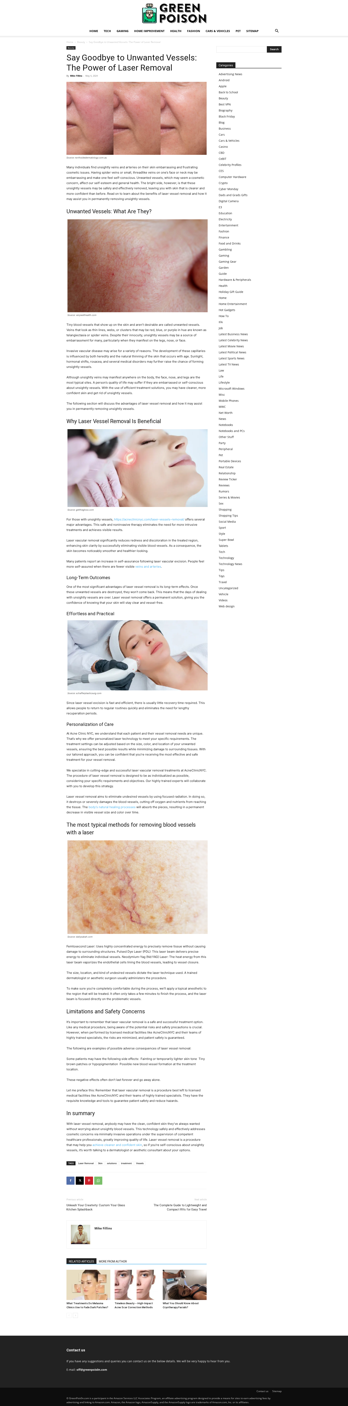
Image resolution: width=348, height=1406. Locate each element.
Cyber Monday (228, 189)
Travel (223, 582)
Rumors (224, 491)
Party (222, 443)
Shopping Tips (228, 515)
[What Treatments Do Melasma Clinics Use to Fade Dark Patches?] (88, 1285)
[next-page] (75, 1315)
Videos (223, 600)
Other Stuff (226, 437)
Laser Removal (86, 1163)
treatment (126, 1163)
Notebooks (226, 425)
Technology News (230, 564)
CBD (221, 153)
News (222, 419)
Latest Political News (232, 352)
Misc (222, 395)
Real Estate (226, 467)
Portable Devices (230, 461)
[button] (277, 31)
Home (93, 31)
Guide (223, 274)
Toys (222, 576)
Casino (223, 147)
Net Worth (226, 413)
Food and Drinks (230, 243)
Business (225, 128)
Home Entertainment (233, 304)
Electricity (225, 219)
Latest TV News (229, 364)
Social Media (227, 521)
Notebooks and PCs (232, 431)
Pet (238, 31)
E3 (220, 207)
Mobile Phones (229, 401)
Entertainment (228, 225)
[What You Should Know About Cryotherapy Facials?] (185, 1285)
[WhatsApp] (98, 1181)
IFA (221, 322)
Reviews (224, 485)
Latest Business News (233, 334)
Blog (222, 122)
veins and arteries (148, 566)
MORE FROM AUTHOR (113, 1261)
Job (221, 328)
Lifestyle (224, 382)
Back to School (228, 92)
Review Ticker (228, 479)
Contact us (262, 1391)
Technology (226, 558)
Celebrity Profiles (230, 165)
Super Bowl (226, 540)
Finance (224, 237)
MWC (222, 407)
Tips (221, 570)
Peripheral (226, 449)
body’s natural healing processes (112, 807)
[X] (80, 1181)
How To (224, 316)
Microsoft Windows (231, 388)
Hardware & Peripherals (235, 280)
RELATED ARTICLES (81, 1261)
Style (222, 534)
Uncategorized (228, 588)
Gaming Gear (227, 261)
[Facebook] (70, 1181)
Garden (224, 268)
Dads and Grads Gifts (233, 195)
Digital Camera (229, 201)
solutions (112, 1163)
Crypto (223, 183)
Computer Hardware (232, 177)
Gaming (122, 31)
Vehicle (223, 594)
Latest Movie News (231, 346)
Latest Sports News (231, 358)
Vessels (140, 1163)
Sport (222, 528)
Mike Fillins (76, 75)
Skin (100, 1163)
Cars (222, 134)
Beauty (81, 42)
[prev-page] (68, 1315)
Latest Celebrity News (233, 340)
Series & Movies (229, 497)
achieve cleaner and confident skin (117, 1145)
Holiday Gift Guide (231, 292)
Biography (225, 110)
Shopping (225, 509)
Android (224, 80)
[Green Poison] (174, 13)
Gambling (225, 249)
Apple (223, 86)
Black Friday (227, 116)
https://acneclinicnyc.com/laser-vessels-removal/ (149, 519)
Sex (221, 503)
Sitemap (252, 31)
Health (175, 31)
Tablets (223, 546)
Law (221, 370)
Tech (107, 31)
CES (221, 171)
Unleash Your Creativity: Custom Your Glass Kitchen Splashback (95, 1207)
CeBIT (222, 159)
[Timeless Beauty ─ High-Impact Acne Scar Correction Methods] (136, 1285)
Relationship (227, 473)
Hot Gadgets (227, 310)
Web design (227, 606)
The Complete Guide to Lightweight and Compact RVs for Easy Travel (180, 1207)
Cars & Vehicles (218, 31)
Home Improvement (149, 31)
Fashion (193, 31)
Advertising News (230, 74)
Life (221, 376)
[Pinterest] (89, 1181)
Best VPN (225, 104)
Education (225, 213)
